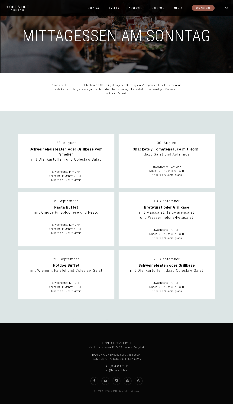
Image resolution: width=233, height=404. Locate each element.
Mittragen (135, 391)
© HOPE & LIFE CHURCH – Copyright (111, 391)
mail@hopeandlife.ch (116, 370)
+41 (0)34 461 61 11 (116, 366)
